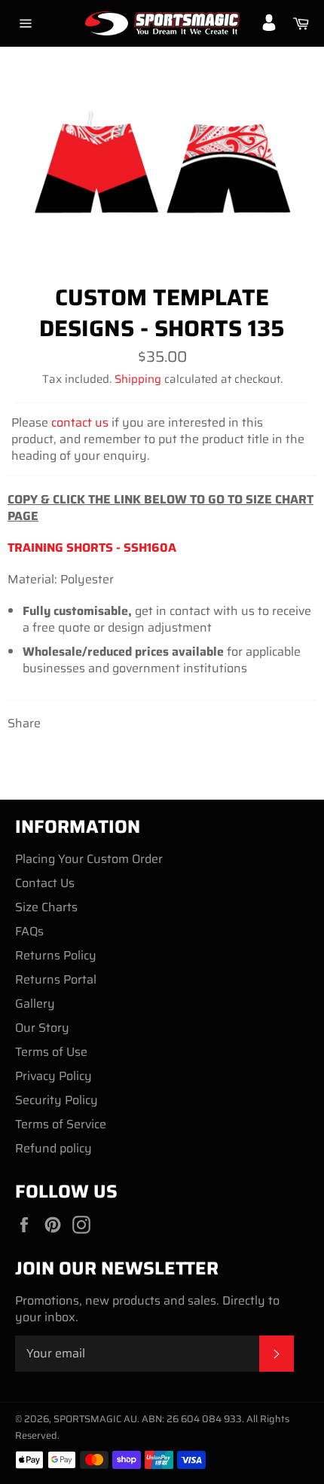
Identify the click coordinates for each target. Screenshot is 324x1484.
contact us (80, 422)
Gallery (35, 1003)
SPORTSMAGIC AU (95, 1419)
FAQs (29, 931)
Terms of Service (60, 1124)
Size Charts (46, 907)
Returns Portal (55, 979)
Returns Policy (55, 955)
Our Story (42, 1027)
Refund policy (53, 1148)
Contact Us (45, 883)
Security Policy (56, 1100)
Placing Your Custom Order (89, 858)
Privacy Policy (53, 1075)
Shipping (138, 379)
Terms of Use (51, 1051)
